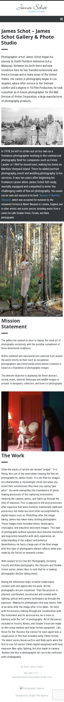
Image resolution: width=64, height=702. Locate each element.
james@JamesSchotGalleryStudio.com (32, 677)
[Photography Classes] (32, 688)
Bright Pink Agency (38, 695)
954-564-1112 (31, 673)
